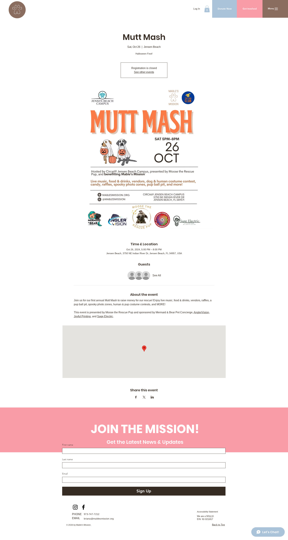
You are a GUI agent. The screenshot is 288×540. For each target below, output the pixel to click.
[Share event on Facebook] (136, 397)
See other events (144, 72)
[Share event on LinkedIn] (152, 397)
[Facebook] (83, 507)
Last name (67, 459)
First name (67, 444)
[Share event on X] (144, 397)
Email (65, 473)
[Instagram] (75, 507)
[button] (207, 9)
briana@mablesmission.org (99, 518)
